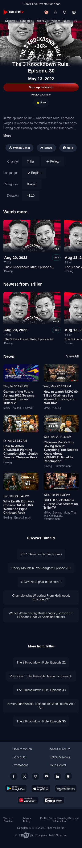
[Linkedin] (57, 776)
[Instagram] (35, 776)
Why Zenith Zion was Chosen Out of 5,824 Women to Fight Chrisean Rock (18, 507)
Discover (11, 20)
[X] (24, 776)
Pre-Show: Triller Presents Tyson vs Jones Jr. (41, 676)
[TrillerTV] (13, 12)
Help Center (58, 765)
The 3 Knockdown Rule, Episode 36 (41, 721)
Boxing (31, 184)
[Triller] (68, 776)
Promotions (20, 765)
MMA (6, 408)
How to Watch (22, 749)
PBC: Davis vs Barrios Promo (41, 554)
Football (28, 408)
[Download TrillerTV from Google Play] (15, 788)
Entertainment (62, 466)
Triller (30, 161)
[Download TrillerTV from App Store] (41, 788)
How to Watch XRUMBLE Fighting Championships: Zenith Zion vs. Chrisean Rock (20, 451)
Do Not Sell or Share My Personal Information (59, 820)
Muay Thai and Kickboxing (60, 514)
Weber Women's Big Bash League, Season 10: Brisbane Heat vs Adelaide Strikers (41, 615)
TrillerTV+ (41, 20)
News (66, 20)
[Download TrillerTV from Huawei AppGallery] (28, 800)
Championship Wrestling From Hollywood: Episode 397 (41, 597)
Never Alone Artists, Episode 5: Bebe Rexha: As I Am (41, 705)
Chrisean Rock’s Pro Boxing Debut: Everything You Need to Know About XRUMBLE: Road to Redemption (61, 451)
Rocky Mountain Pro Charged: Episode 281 (41, 568)
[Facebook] (13, 776)
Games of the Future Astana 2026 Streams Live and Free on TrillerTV (18, 397)
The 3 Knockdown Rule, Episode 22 (41, 662)
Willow (55, 20)
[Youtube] (46, 776)
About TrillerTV (60, 749)
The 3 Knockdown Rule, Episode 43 (28, 267)
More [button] (7, 135)
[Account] (74, 12)
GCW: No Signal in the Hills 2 (41, 582)
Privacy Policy (26, 820)
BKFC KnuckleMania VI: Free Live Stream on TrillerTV (61, 503)
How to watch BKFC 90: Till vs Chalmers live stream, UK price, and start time (61, 397)
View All (72, 356)
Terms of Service (8, 820)
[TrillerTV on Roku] (54, 800)
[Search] (64, 12)
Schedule (26, 20)
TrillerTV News (60, 757)
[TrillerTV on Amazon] (66, 788)
